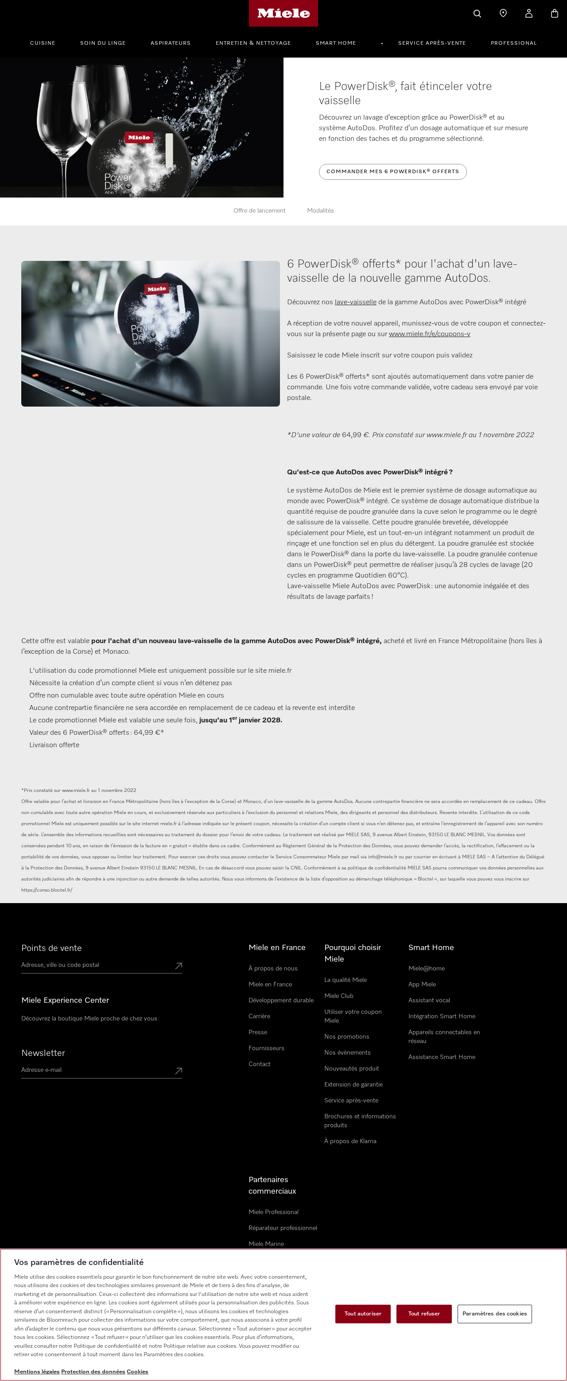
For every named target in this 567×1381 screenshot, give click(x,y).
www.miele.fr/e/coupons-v (429, 334)
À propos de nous (273, 969)
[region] (283, 1315)
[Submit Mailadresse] (178, 1071)
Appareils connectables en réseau (444, 1036)
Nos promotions (346, 1037)
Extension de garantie (353, 1085)
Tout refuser (424, 1314)
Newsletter (43, 1053)
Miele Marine (266, 1244)
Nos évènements (347, 1053)
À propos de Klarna (350, 1141)
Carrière (259, 1016)
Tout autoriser (363, 1314)
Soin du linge (103, 43)
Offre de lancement (259, 211)
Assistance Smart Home (441, 1057)
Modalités (320, 211)
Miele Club (338, 996)
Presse (258, 1032)
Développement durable (281, 1000)
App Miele (422, 984)
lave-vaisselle (356, 302)
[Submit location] (178, 966)
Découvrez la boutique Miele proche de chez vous (89, 1019)
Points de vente (51, 948)
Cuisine (42, 43)
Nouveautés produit (351, 1069)
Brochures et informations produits (360, 1121)
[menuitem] (47, 42)
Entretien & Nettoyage (253, 43)
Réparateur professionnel (283, 1228)
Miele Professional (274, 1212)
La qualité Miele (345, 980)
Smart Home (336, 43)
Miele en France (270, 984)
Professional (514, 43)
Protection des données (93, 1372)
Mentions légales (37, 1372)
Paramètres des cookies (494, 1314)
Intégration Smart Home (441, 1016)
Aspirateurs (171, 43)
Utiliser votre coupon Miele (353, 1016)
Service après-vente (432, 43)
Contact (260, 1064)
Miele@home (426, 969)
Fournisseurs (266, 1048)
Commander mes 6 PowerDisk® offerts (392, 172)
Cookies (137, 1372)
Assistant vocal (429, 1000)
